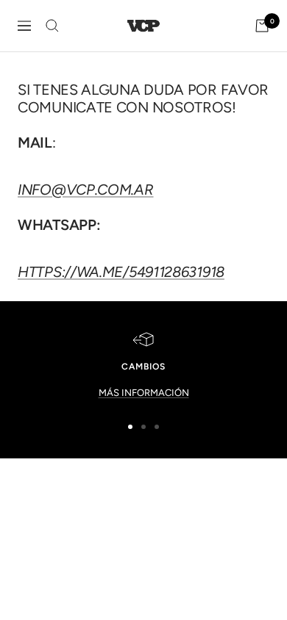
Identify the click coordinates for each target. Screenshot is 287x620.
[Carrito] (262, 25)
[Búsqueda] (52, 25)
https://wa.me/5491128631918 (121, 272)
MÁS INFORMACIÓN (144, 392)
